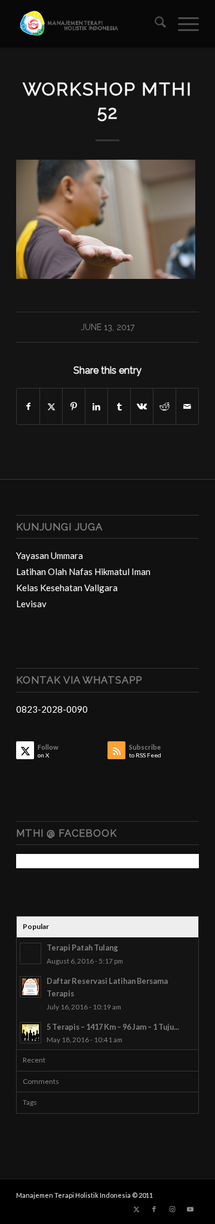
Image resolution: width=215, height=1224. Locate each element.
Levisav (31, 603)
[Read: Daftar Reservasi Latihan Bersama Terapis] (30, 987)
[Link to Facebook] (154, 1209)
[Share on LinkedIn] (96, 406)
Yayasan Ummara (49, 555)
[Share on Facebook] (28, 406)
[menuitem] (154, 24)
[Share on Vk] (142, 406)
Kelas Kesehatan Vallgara (67, 587)
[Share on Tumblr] (119, 406)
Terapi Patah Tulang (82, 947)
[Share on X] (51, 406)
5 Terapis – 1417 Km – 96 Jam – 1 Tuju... (113, 1027)
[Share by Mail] (187, 406)
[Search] (154, 24)
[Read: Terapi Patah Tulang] (30, 953)
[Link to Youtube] (190, 1209)
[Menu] (182, 24)
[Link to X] (136, 1209)
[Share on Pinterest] (74, 406)
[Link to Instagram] (172, 1209)
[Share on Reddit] (164, 406)
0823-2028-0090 (52, 709)
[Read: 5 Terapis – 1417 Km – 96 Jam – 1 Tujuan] (30, 1032)
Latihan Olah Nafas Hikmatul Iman (83, 571)
